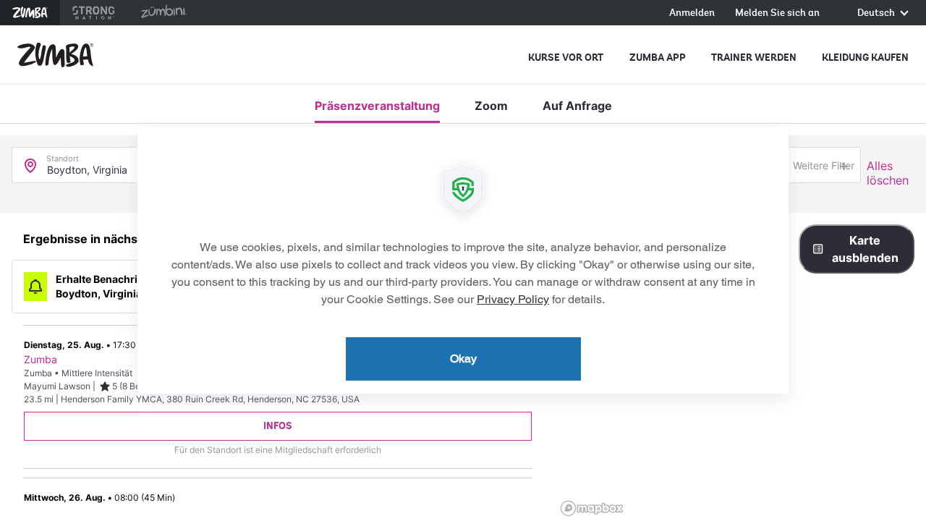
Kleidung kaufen (865, 57)
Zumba (30, 12)
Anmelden (692, 13)
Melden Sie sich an (777, 13)
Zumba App (657, 57)
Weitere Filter (823, 165)
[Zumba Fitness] (55, 55)
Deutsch (877, 13)
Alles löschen (888, 172)
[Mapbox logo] (592, 508)
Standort (62, 155)
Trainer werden (754, 57)
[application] (463, 260)
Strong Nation (93, 12)
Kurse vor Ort (565, 57)
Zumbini (163, 12)
